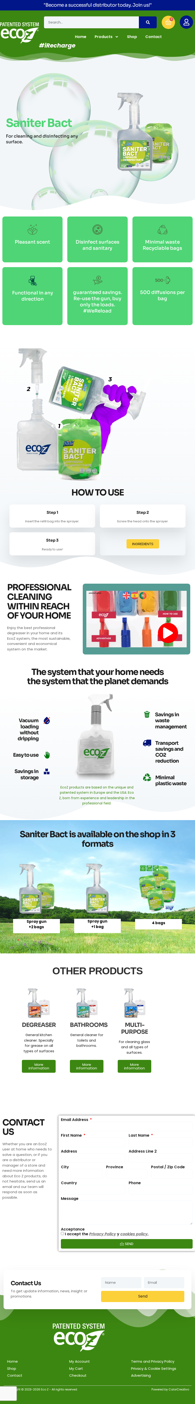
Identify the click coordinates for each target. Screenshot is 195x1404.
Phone (135, 1183)
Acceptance (73, 1229)
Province (114, 1167)
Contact (153, 36)
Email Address (75, 1120)
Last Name (139, 1135)
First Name (72, 1135)
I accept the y (107, 1234)
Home (80, 36)
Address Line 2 (143, 1151)
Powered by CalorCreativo (170, 1389)
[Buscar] (148, 22)
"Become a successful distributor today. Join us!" (98, 5)
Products (103, 36)
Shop (132, 36)
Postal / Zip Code (168, 1167)
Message (69, 1199)
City (65, 1167)
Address (69, 1151)
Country (69, 1183)
